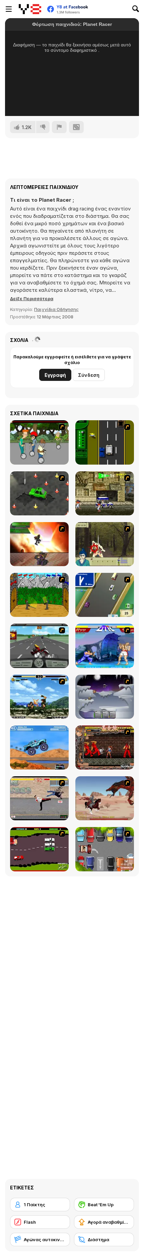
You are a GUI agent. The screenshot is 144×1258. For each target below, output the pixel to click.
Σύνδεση (88, 375)
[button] (31, 298)
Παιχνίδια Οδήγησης (56, 309)
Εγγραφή (55, 375)
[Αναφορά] (59, 127)
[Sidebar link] (8, 9)
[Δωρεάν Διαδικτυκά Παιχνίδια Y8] (30, 9)
